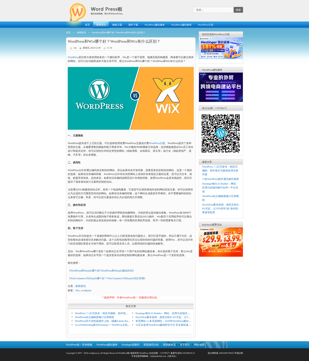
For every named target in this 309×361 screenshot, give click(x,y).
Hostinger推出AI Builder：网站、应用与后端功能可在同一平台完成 (220, 187)
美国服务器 (169, 344)
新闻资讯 (101, 24)
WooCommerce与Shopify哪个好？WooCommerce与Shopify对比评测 (107, 278)
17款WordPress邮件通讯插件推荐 (220, 179)
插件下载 (133, 24)
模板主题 (117, 24)
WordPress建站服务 (155, 24)
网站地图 (199, 344)
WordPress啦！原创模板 (79, 344)
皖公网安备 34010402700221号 (222, 353)
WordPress (73, 57)
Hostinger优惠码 (130, 344)
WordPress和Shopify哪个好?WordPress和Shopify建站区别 (101, 270)
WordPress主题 (157, 143)
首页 (87, 24)
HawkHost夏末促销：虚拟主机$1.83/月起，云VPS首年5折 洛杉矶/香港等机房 (221, 208)
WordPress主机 (205, 24)
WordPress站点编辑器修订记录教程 (94, 317)
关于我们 (185, 344)
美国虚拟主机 (151, 344)
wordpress (86, 290)
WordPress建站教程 (181, 24)
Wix (77, 290)
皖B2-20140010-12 (186, 353)
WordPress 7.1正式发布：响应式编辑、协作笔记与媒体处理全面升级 (220, 170)
